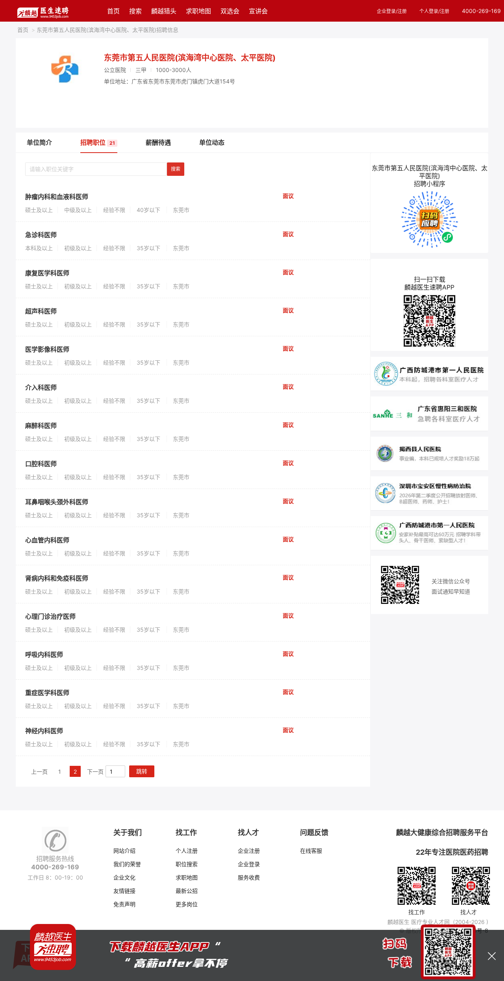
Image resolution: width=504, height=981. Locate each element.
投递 (342, 206)
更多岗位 (187, 904)
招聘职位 (97, 142)
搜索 (135, 11)
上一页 (39, 771)
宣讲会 (258, 11)
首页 (113, 11)
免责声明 (124, 904)
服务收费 (249, 877)
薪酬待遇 (158, 142)
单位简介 (39, 142)
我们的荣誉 (127, 864)
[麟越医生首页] (43, 11)
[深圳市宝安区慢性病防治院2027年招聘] (429, 492)
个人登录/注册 (434, 11)
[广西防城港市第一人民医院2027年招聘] (429, 373)
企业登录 (249, 864)
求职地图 (198, 11)
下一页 (95, 771)
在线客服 (311, 850)
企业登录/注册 (392, 11)
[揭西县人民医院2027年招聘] (429, 453)
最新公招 (187, 890)
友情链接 (124, 890)
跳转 (141, 771)
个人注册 (187, 850)
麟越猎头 (163, 11)
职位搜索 (187, 864)
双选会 (229, 11)
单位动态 (211, 142)
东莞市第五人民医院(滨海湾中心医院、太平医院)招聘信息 (105, 29)
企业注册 (249, 850)
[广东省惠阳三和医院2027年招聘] (429, 412)
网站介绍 (124, 850)
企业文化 (124, 877)
